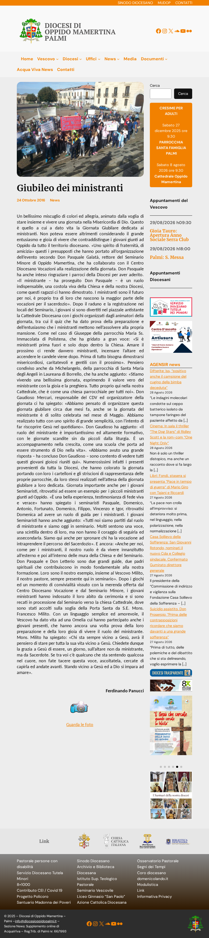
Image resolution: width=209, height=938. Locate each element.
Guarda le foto (79, 725)
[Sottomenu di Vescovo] (57, 58)
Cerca (155, 85)
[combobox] (161, 94)
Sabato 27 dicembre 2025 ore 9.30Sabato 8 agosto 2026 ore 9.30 (171, 145)
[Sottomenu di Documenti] (166, 58)
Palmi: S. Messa (167, 257)
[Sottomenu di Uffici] (99, 58)
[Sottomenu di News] (118, 58)
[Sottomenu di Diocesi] (80, 58)
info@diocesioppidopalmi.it (36, 921)
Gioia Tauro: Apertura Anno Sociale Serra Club (169, 235)
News (55, 200)
